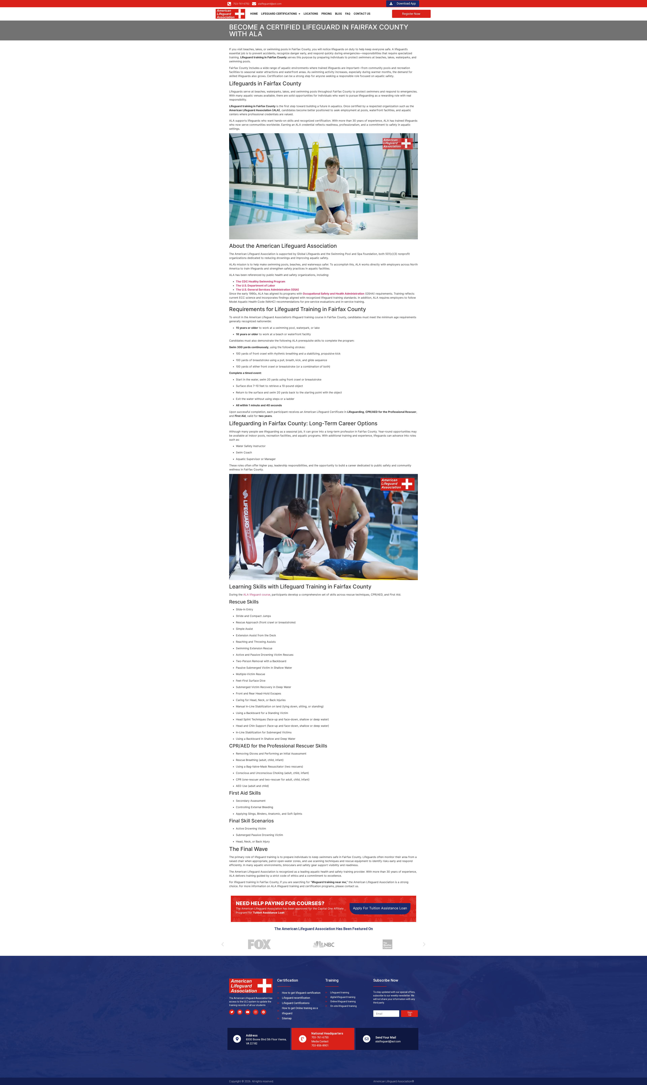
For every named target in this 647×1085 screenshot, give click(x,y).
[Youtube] (247, 1012)
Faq (347, 13)
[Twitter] (232, 1012)
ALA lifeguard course (256, 594)
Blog (338, 13)
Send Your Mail (385, 1037)
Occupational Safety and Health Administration (333, 293)
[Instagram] (255, 1012)
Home (254, 13)
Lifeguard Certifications (279, 13)
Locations (311, 13)
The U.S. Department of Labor (255, 285)
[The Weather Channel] (326, 944)
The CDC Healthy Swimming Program (260, 281)
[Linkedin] (239, 1012)
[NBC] (262, 944)
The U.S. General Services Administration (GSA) (267, 289)
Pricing (326, 13)
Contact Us (362, 13)
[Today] (390, 944)
